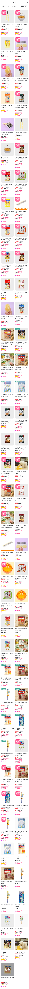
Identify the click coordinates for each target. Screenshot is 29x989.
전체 (4, 6)
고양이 (14, 6)
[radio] (2, 6)
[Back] (2, 2)
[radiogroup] (8, 6)
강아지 (9, 6)
